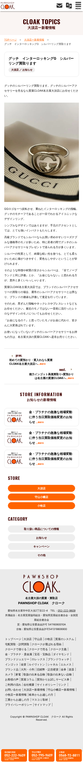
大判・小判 (27, 669)
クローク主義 (58, 649)
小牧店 (41, 505)
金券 (63, 669)
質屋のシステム (64, 639)
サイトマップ (42, 704)
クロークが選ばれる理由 (46, 644)
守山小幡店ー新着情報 (61, 689)
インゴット (12, 664)
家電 (18, 674)
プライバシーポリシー (18, 704)
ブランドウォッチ (58, 659)
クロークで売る (38, 649)
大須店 (41, 488)
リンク (62, 684)
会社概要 (29, 684)
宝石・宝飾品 (42, 654)
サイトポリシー (46, 684)
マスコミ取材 (40, 699)
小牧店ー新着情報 (16, 694)
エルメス (66, 664)
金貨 (23, 664)
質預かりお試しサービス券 (53, 679)
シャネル (52, 664)
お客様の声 (12, 679)
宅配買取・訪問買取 (17, 644)
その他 (41, 555)
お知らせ (41, 537)
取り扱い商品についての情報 (41, 528)
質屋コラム (27, 679)
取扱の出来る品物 (34, 674)
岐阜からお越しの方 (41, 694)
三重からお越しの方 (17, 699)
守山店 (38, 639)
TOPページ (10, 39)
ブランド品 (12, 669)
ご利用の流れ (13, 684)
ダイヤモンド (61, 654)
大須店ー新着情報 (34, 39)
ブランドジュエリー (17, 659)
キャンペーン (41, 546)
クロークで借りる (16, 649)
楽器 (71, 669)
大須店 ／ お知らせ (21, 69)
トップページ (13, 639)
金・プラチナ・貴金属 (18, 654)
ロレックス (38, 659)
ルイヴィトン (37, 664)
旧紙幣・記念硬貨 (47, 669)
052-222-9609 (66, 610)
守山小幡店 (41, 497)
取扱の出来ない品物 (59, 674)
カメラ (9, 674)
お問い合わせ (13, 689)
